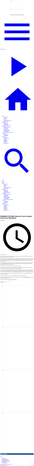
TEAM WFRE (6, 135)
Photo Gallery (6, 140)
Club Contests (6, 122)
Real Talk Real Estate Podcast (8, 132)
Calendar (5, 139)
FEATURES (3, 126)
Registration (6, 123)
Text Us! (5, 142)
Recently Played (6, 143)
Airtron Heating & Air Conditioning (12, 279)
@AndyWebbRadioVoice (26, 277)
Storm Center (6, 128)
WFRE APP (5, 141)
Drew (4, 119)
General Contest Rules (7, 125)
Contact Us (5, 137)
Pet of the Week (6, 131)
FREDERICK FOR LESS (7, 127)
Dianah (5, 117)
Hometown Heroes (6, 129)
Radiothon (5, 133)
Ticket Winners (6, 124)
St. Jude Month (6, 134)
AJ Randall (5, 118)
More (1, 456)
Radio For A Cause (6, 130)
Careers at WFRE (6, 138)
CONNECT (3, 136)
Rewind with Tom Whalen (7, 120)
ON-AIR (3, 116)
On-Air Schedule (6, 121)
